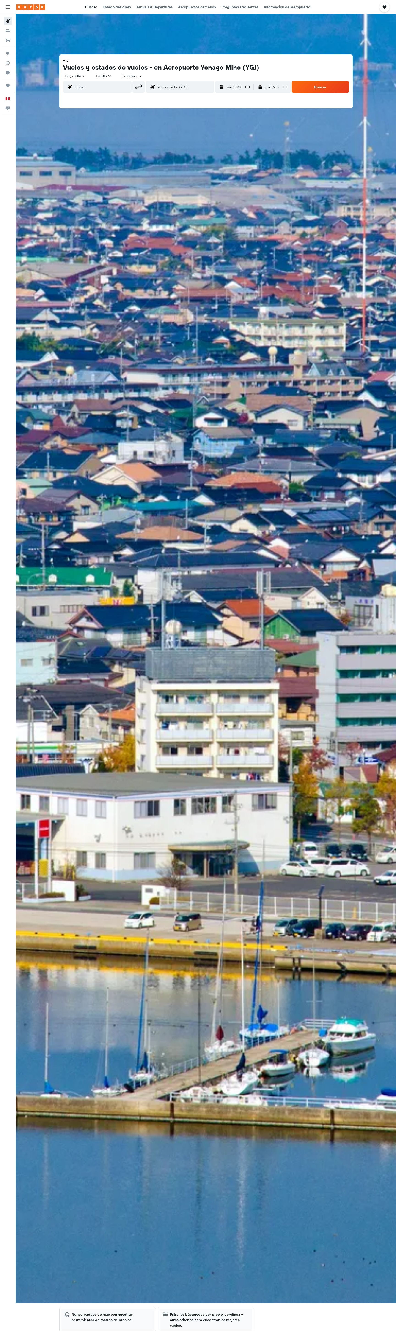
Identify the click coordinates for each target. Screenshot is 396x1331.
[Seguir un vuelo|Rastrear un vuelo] (8, 63)
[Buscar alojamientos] (8, 30)
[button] (8, 7)
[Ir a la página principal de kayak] (30, 7)
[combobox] (75, 76)
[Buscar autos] (8, 40)
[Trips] (8, 85)
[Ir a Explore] (8, 53)
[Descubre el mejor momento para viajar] (8, 72)
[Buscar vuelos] (8, 21)
